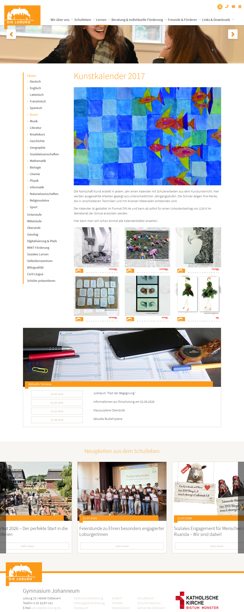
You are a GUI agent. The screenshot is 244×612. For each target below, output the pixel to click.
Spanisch (36, 108)
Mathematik (38, 161)
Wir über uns (60, 19)
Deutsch (35, 81)
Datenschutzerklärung (88, 598)
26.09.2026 (57, 394)
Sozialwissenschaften (44, 154)
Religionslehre (39, 200)
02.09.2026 (57, 402)
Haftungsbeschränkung (89, 603)
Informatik (37, 187)
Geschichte (37, 141)
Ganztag (32, 234)
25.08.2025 (57, 420)
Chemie (35, 174)
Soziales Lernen (38, 254)
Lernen (101, 19)
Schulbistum (145, 598)
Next (240, 507)
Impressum (81, 608)
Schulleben (82, 19)
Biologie (35, 167)
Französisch (38, 101)
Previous (4, 507)
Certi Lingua (35, 274)
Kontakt (117, 603)
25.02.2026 (57, 411)
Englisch (35, 88)
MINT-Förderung (38, 248)
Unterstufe (34, 214)
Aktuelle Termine (39, 384)
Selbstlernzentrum (40, 261)
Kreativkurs (37, 134)
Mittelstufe (34, 221)
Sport (33, 207)
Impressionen (121, 608)
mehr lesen (122, 546)
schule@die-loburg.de (46, 608)
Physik (34, 181)
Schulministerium (149, 603)
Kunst (34, 114)
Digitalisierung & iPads (42, 241)
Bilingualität (35, 267)
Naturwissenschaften (44, 194)
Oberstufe (34, 228)
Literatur (35, 128)
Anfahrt (117, 598)
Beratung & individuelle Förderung (137, 19)
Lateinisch (37, 95)
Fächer (31, 76)
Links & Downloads (216, 19)
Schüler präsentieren (41, 281)
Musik (34, 121)
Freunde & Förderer (182, 19)
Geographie (37, 147)
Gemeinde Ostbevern (151, 608)
